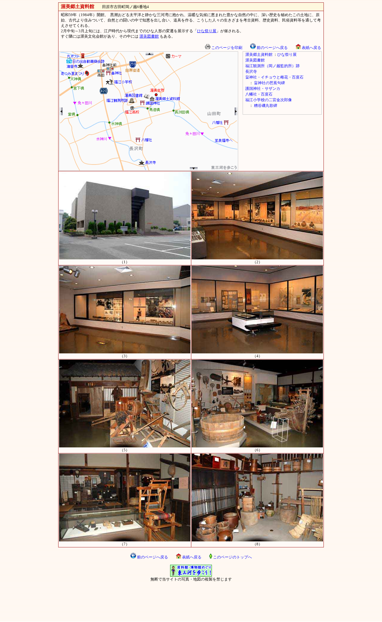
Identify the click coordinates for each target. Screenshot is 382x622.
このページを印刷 (226, 47)
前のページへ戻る (272, 47)
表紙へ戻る (311, 47)
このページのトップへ (232, 557)
